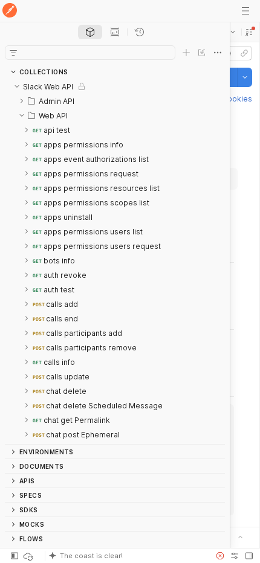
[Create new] (186, 52)
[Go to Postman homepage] (9, 11)
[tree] (115, 261)
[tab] (90, 32)
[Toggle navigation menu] (245, 11)
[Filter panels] (13, 53)
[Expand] (22, 101)
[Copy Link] (244, 53)
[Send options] (245, 77)
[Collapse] (17, 86)
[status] (29, 556)
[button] (249, 32)
